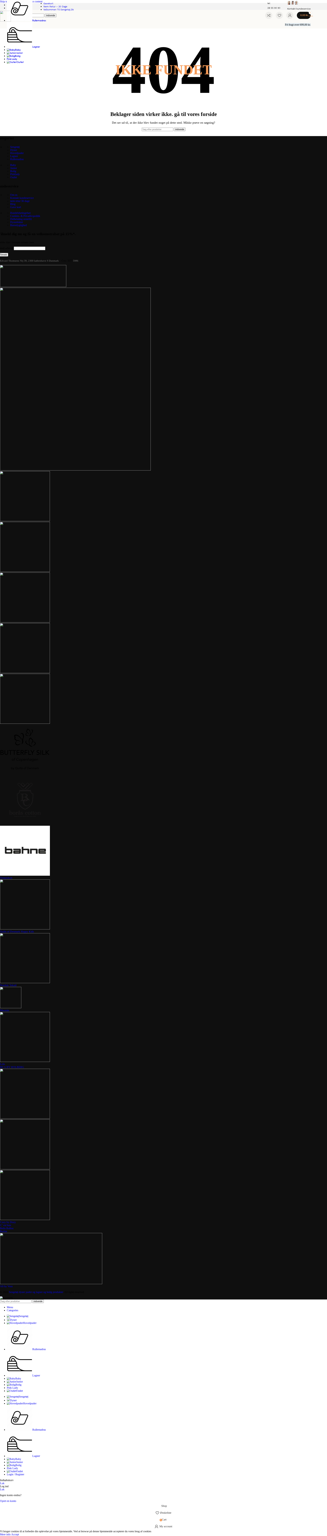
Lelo (2, 1064)
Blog (12, 204)
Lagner (14, 156)
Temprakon (6, 877)
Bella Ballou (6, 1228)
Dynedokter (16, 222)
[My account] (290, 15)
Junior (13, 168)
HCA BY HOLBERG (12, 1067)
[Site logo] (5, 20)
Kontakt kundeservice (22, 197)
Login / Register (15, 1474)
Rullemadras (17, 159)
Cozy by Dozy (8, 1222)
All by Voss (6, 1286)
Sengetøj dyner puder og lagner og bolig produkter (36, 1292)
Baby (13, 165)
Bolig (13, 171)
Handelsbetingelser (20, 212)
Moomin (4, 1010)
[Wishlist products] (279, 15)
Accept (15, 1534)
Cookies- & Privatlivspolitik (25, 216)
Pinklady (15, 174)
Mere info (5, 1534)
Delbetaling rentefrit (21, 219)
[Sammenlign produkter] (268, 15)
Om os (13, 194)
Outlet (13, 177)
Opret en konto (8, 1501)
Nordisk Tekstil (8, 985)
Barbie (3, 1231)
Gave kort (15, 207)
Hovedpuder (17, 153)
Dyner (13, 150)
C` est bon (5, 1225)
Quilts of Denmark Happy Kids (17, 931)
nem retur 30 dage (20, 201)
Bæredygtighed (18, 225)
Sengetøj (15, 146)
